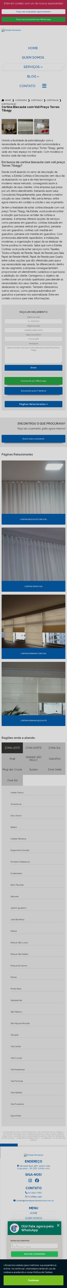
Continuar (33, 1280)
